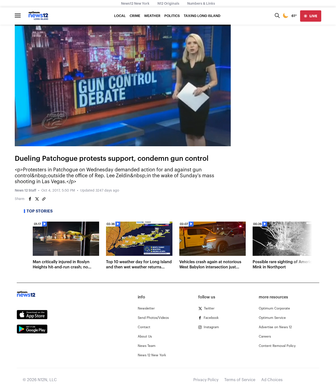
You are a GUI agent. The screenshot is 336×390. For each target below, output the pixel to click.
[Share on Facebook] (30, 199)
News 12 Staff (25, 190)
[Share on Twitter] (37, 199)
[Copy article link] (44, 199)
